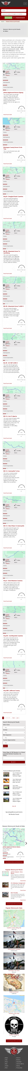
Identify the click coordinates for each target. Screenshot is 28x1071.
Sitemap (18, 1065)
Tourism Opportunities (9, 740)
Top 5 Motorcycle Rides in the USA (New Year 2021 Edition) (17, 781)
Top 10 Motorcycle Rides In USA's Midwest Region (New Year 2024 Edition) (17, 800)
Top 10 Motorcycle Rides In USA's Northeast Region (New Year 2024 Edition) (17, 774)
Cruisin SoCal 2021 (14, 992)
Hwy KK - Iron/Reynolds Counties (13, 636)
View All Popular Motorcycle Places (14, 903)
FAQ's (6, 1067)
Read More (23, 880)
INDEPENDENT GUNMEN (14, 949)
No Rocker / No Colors (14, 970)
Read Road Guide (7, 114)
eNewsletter (18, 1061)
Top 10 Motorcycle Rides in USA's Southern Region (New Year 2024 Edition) (17, 793)
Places (6, 1061)
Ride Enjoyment (7, 735)
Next (26, 843)
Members (18, 1059)
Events (6, 1057)
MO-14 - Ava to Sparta (10, 416)
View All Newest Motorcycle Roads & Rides (13, 862)
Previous (2, 843)
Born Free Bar (14, 892)
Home (2, 21)
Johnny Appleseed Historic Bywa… (12, 847)
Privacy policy (19, 1067)
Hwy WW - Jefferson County (11, 690)
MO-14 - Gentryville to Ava (11, 471)
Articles (6, 1065)
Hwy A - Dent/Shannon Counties (12, 580)
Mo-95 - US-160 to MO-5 (10, 363)
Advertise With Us (20, 1063)
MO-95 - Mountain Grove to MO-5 (13, 306)
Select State (6, 724)
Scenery (5, 729)
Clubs (6, 1059)
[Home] (6, 2)
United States (7, 72)
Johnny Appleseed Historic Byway (13, 92)
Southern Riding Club (14, 1035)
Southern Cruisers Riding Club (14, 928)
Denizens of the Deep (14, 1013)
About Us (18, 1057)
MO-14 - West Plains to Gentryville (13, 526)
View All (14, 806)
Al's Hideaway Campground (18, 883)
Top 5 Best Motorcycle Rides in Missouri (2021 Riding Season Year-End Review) (17, 787)
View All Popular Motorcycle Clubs (14, 1040)
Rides (6, 1063)
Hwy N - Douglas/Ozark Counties (13, 196)
